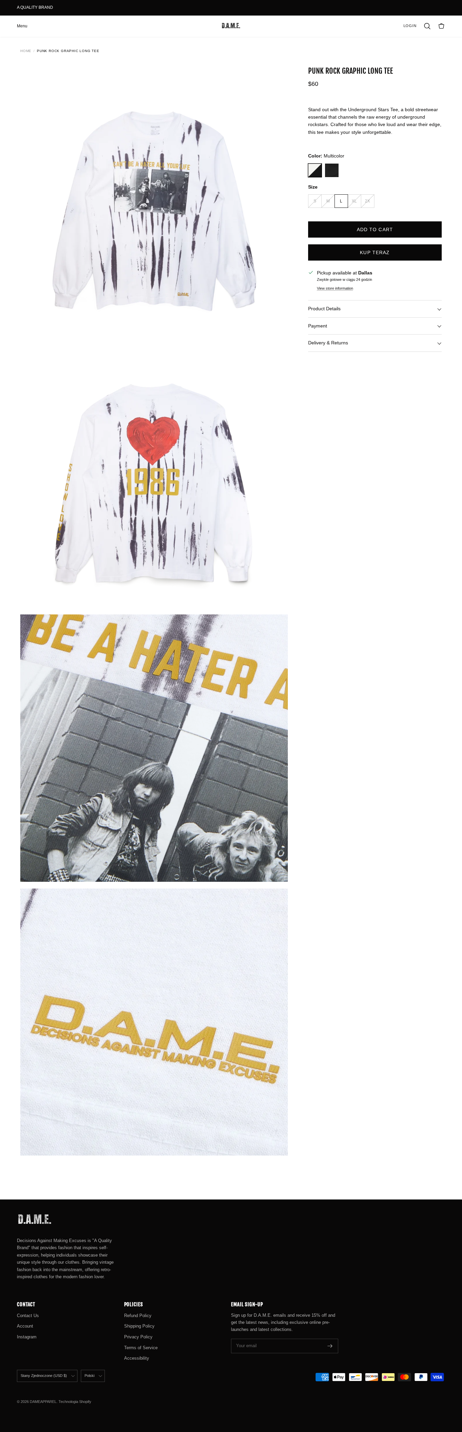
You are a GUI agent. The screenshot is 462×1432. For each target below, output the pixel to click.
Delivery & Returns (328, 342)
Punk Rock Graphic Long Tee (68, 51)
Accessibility (136, 1358)
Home (25, 51)
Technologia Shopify (75, 1402)
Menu (22, 26)
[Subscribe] (330, 1346)
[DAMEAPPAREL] (231, 26)
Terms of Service (141, 1347)
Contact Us (28, 1315)
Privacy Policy (138, 1336)
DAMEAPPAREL (43, 1402)
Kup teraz (375, 252)
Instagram (27, 1336)
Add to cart (375, 229)
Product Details (324, 308)
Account (25, 1326)
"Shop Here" (66, 7)
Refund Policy (138, 1315)
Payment (317, 326)
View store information (335, 288)
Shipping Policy (139, 1326)
